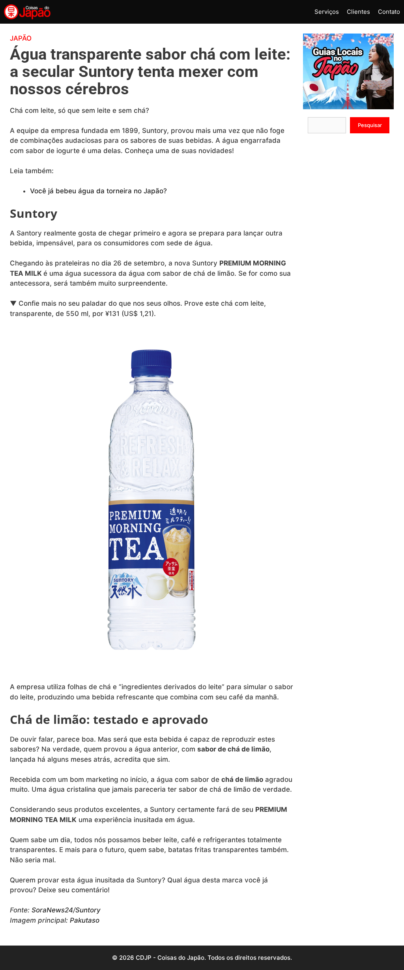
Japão (21, 38)
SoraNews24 (52, 910)
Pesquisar (370, 125)
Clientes (358, 11)
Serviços (326, 11)
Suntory (88, 910)
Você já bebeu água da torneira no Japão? (98, 191)
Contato (389, 11)
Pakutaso (84, 920)
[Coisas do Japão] (27, 12)
